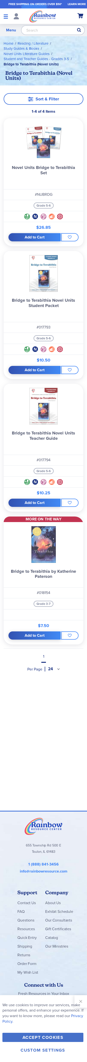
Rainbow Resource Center (43, 826)
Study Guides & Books (21, 48)
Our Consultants (58, 920)
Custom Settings (43, 1050)
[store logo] (43, 16)
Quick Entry (26, 937)
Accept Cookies (42, 1037)
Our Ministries (56, 946)
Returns (23, 955)
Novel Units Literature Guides (27, 53)
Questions (25, 920)
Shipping (24, 946)
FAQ (21, 911)
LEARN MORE (77, 4)
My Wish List (27, 972)
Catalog (51, 937)
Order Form (26, 963)
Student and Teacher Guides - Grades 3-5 (36, 59)
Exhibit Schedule (59, 911)
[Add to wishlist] (70, 237)
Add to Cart (34, 237)
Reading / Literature (33, 43)
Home (8, 43)
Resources (26, 929)
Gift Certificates (58, 929)
